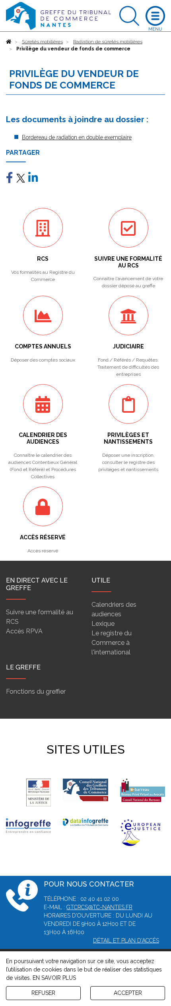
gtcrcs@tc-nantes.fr (99, 907)
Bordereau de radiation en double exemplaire (77, 137)
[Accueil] (9, 41)
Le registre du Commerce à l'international (111, 642)
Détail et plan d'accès (126, 940)
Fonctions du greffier (36, 691)
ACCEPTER (128, 993)
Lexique (103, 623)
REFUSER (43, 993)
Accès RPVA (24, 631)
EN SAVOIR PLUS (54, 978)
